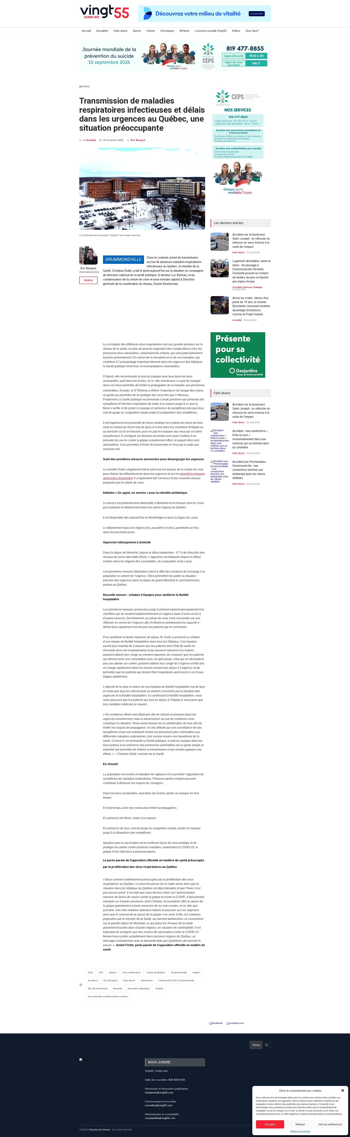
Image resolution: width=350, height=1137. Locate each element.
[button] (343, 1090)
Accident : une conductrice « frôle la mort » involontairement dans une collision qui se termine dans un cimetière (250, 439)
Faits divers (120, 30)
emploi (195, 972)
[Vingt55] (104, 15)
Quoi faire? (252, 30)
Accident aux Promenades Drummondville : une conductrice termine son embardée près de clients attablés (249, 470)
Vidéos (236, 30)
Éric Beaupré (138, 140)
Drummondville (179, 972)
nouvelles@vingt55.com (158, 1105)
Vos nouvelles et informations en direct (108, 996)
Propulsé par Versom (99, 1129)
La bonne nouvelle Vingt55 (210, 30)
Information (147, 980)
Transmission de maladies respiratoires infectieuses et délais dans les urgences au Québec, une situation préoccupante (142, 114)
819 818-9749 (177, 1079)
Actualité (91, 140)
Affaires (184, 30)
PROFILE (88, 280)
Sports (137, 30)
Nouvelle (117, 988)
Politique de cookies (300, 1131)
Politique (257, 287)
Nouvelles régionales (139, 988)
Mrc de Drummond (97, 988)
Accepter (270, 1124)
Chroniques (167, 30)
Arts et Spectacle (131, 972)
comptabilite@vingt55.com (160, 1118)
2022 (90, 972)
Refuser (300, 1124)
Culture (150, 30)
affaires (113, 972)
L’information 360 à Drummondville (176, 980)
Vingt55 (159, 988)
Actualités (102, 30)
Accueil (86, 30)
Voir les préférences (330, 1124)
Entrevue (247, 287)
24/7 (101, 972)
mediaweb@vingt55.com (159, 1092)
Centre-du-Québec (155, 972)
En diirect (93, 980)
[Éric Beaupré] (88, 255)
